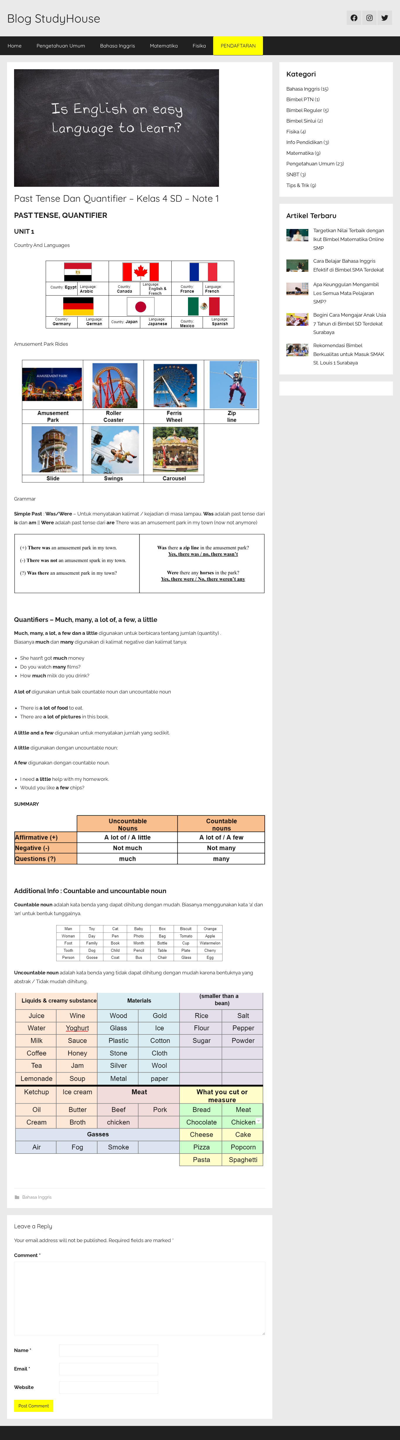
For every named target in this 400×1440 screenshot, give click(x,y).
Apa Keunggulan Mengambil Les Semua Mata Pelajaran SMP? (346, 293)
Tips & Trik (297, 185)
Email (22, 1369)
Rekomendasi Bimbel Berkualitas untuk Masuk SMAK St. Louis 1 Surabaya (348, 354)
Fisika (199, 46)
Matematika (164, 46)
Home (15, 46)
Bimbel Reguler (304, 110)
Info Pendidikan (304, 142)
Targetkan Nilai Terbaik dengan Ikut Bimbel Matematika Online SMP (348, 239)
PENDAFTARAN (238, 46)
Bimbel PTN (300, 99)
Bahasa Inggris (117, 46)
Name (22, 1350)
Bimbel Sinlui (301, 121)
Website (24, 1387)
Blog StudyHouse (53, 18)
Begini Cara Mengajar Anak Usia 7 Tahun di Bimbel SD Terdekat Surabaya (349, 323)
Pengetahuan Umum (61, 46)
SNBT (292, 174)
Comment (27, 1255)
